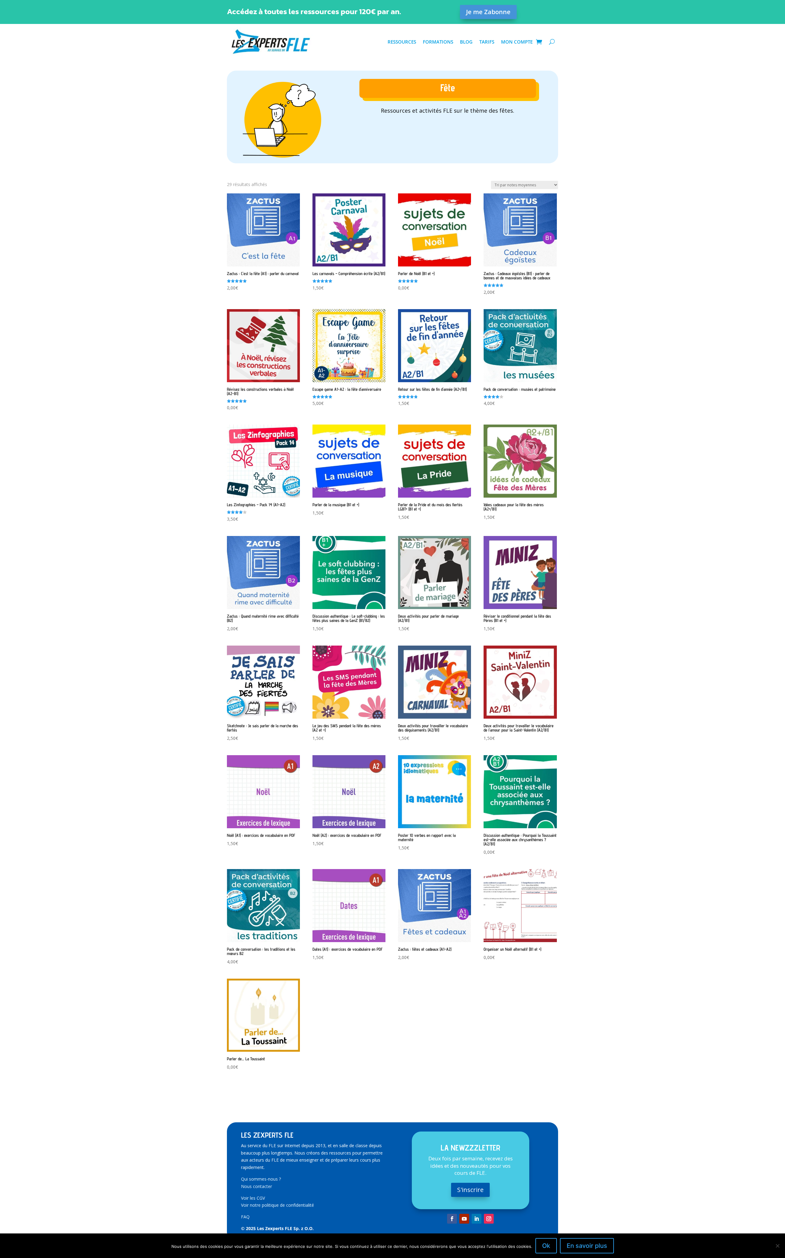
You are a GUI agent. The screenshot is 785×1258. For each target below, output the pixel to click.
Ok (546, 1245)
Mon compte (517, 42)
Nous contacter (256, 1186)
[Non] (777, 1246)
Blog (466, 42)
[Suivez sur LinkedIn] (476, 1219)
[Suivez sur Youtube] (464, 1219)
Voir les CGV (253, 1198)
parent (447, 126)
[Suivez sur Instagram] (489, 1219)
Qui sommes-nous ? (261, 1179)
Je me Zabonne (488, 12)
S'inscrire (470, 1190)
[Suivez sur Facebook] (452, 1219)
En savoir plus (587, 1245)
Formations (438, 42)
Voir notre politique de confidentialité (277, 1205)
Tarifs (486, 42)
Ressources (402, 42)
